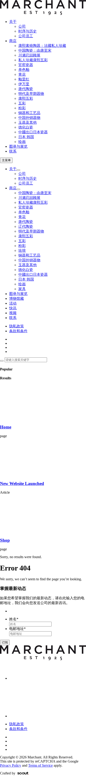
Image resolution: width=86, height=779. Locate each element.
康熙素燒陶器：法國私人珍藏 (42, 46)
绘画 (22, 142)
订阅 (5, 642)
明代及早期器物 (31, 94)
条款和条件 (18, 331)
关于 (13, 22)
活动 (13, 303)
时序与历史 (27, 31)
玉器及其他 (27, 122)
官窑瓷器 (25, 65)
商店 (13, 41)
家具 (22, 289)
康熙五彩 (25, 98)
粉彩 (22, 108)
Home (5, 427)
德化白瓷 (25, 127)
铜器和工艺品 (29, 113)
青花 (22, 74)
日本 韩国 (26, 137)
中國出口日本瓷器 (33, 132)
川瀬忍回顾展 (29, 55)
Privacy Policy (10, 765)
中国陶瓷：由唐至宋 (34, 50)
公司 (22, 26)
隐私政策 (16, 326)
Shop (5, 540)
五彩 (22, 103)
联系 (13, 151)
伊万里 (23, 84)
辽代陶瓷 (25, 226)
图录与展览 (18, 146)
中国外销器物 (29, 118)
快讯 (13, 308)
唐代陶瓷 (25, 89)
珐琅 (22, 250)
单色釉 (23, 70)
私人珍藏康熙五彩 (33, 60)
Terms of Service (40, 765)
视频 (13, 313)
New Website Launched (22, 483)
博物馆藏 (16, 298)
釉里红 (23, 79)
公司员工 (25, 36)
